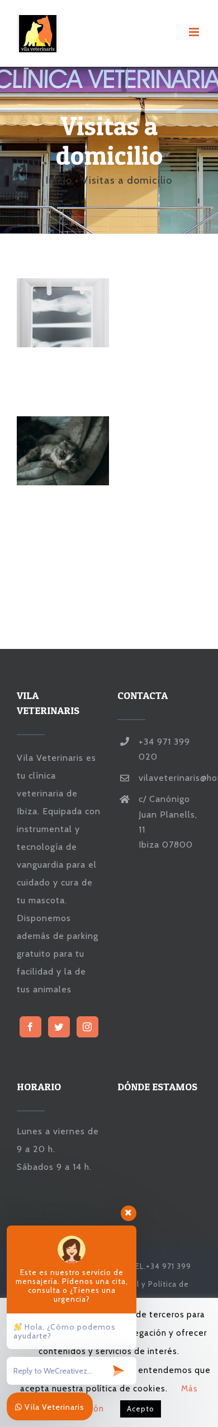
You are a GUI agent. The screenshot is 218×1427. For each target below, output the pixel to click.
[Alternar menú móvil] (195, 32)
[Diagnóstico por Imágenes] (63, 312)
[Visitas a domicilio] (63, 450)
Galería (82, 313)
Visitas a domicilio (44, 451)
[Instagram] (87, 1026)
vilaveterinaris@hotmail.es (170, 777)
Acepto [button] (140, 1408)
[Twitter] (59, 1026)
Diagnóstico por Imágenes (44, 313)
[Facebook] (30, 1026)
